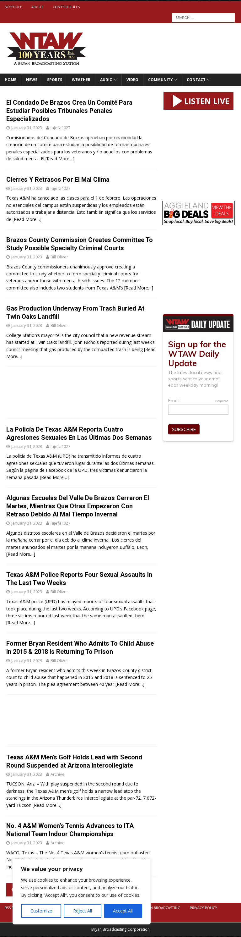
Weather (81, 79)
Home (10, 79)
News (31, 79)
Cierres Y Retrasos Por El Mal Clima (58, 179)
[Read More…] (60, 159)
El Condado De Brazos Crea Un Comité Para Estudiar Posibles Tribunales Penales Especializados (69, 111)
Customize (41, 911)
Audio (106, 79)
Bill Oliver (59, 257)
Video (132, 79)
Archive (58, 774)
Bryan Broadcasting (161, 907)
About (37, 6)
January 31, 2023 (26, 127)
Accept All (123, 911)
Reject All (82, 911)
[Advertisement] (81, 392)
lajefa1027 (60, 127)
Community (160, 79)
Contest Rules (66, 6)
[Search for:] (203, 17)
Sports (54, 79)
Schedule (13, 6)
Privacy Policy (203, 907)
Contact (196, 79)
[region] (82, 891)
